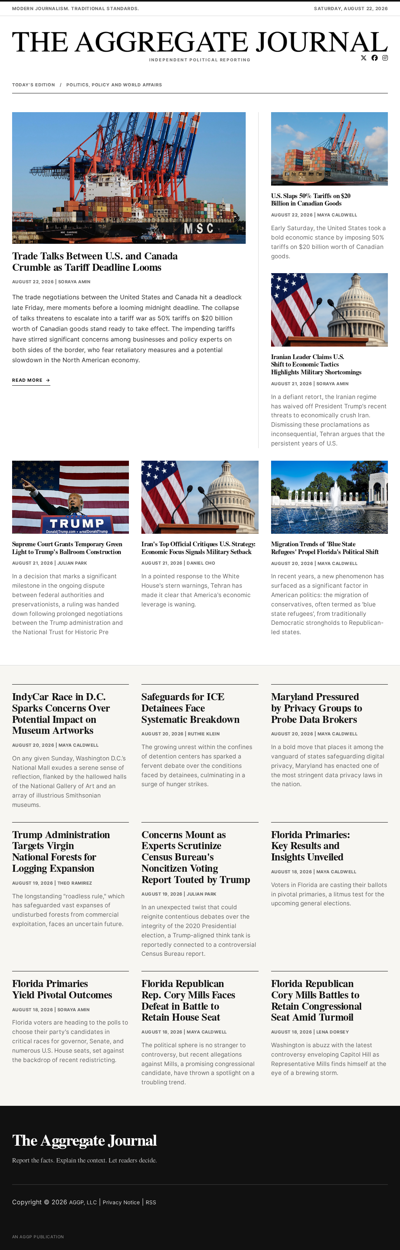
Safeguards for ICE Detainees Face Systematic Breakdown (190, 707)
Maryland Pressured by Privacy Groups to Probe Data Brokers (316, 707)
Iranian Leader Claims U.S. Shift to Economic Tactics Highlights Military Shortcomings (316, 364)
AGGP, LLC (83, 1202)
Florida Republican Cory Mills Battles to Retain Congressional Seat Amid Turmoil (316, 999)
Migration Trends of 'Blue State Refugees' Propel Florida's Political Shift (325, 547)
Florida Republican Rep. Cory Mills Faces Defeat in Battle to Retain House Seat (188, 999)
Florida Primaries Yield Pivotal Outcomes (62, 988)
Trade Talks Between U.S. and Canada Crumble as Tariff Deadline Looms (95, 261)
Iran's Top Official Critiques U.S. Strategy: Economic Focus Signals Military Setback (198, 547)
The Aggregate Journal (84, 1139)
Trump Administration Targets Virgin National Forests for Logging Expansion (61, 850)
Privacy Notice (121, 1202)
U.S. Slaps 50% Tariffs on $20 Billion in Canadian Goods (310, 199)
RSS (151, 1202)
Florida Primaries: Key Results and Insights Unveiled (310, 845)
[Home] (200, 42)
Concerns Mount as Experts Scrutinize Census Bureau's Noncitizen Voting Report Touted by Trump (195, 856)
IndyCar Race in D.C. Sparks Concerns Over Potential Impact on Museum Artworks (61, 712)
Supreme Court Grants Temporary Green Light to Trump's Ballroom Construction (67, 547)
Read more (27, 380)
